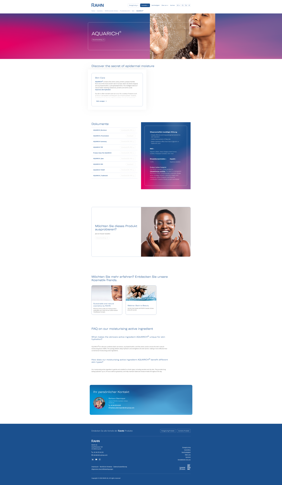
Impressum (95, 466)
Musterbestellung (97, 39)
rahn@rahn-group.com (100, 455)
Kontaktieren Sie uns (184, 460)
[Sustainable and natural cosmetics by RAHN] (107, 300)
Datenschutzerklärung (120, 466)
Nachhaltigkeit (186, 452)
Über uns (188, 455)
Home (93, 11)
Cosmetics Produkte (183, 431)
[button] (178, 5)
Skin (133, 11)
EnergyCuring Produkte (167, 431)
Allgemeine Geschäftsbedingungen (102, 469)
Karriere (188, 457)
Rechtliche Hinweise (106, 466)
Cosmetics (100, 11)
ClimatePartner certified (157, 171)
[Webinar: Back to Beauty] (141, 300)
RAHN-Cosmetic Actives (111, 11)
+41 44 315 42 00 (98, 452)
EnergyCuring (186, 447)
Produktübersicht (125, 11)
